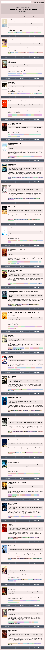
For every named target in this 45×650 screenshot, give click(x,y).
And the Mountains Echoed (15, 270)
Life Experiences (39, 326)
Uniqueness (14, 496)
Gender (41, 177)
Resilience (20, 32)
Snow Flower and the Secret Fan (16, 249)
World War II (12, 157)
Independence (24, 389)
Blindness (10, 356)
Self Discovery (32, 52)
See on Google (7, 36)
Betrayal (9, 199)
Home (28, 304)
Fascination (10, 496)
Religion (26, 177)
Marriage (19, 579)
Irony (36, 326)
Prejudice (32, 32)
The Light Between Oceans (15, 397)
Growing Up (14, 305)
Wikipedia (17, 132)
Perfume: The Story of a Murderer (17, 482)
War (37, 32)
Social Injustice (17, 75)
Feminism (9, 177)
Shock (37, 93)
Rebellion (38, 52)
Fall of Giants (11, 206)
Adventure (12, 326)
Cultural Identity (31, 134)
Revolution (11, 219)
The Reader (11, 82)
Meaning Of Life (35, 452)
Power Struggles (19, 537)
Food (23, 134)
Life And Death (12, 452)
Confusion (40, 93)
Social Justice (13, 473)
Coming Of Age (24, 52)
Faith (20, 452)
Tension (28, 473)
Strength (17, 389)
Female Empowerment (37, 134)
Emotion (35, 516)
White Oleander (12, 376)
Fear (25, 473)
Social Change (21, 219)
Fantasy (16, 623)
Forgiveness (28, 32)
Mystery (24, 198)
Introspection (19, 305)
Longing (9, 53)
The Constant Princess (14, 588)
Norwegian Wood (12, 39)
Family (15, 32)
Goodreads (18, 50)
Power (39, 177)
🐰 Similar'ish (36, 36)
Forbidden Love (16, 134)
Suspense (34, 198)
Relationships (12, 52)
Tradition (12, 134)
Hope (28, 240)
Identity (28, 52)
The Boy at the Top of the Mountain (17, 101)
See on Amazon (22, 36)
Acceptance (10, 305)
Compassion (10, 116)
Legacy (33, 600)
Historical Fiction (26, 558)
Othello (10, 524)
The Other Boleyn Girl (13, 567)
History (9, 32)
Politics (9, 136)
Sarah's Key (11, 20)
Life (38, 452)
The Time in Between (13, 545)
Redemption (13, 75)
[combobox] (16, 2)
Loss (15, 52)
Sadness (9, 284)
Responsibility (35, 431)
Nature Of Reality (28, 452)
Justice (35, 32)
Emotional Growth (26, 516)
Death (11, 516)
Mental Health (35, 240)
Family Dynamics (10, 198)
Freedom (23, 326)
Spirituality (10, 453)
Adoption (18, 73)
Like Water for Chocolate (14, 123)
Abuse (12, 389)
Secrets (23, 177)
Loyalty (21, 198)
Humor (19, 623)
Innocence (21, 431)
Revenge (23, 537)
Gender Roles (14, 177)
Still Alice (10, 228)
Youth (41, 52)
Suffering (31, 240)
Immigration (10, 73)
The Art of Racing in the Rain (15, 439)
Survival (34, 219)
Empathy (37, 304)
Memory (12, 32)
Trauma (17, 32)
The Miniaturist (12, 164)
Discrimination (27, 537)
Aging (9, 240)
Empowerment (33, 304)
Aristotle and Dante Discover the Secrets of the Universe (23, 291)
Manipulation (32, 537)
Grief (17, 52)
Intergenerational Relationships (31, 73)
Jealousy (14, 538)
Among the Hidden (13, 461)
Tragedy (34, 579)
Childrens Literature (11, 623)
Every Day (10, 335)
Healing (22, 516)
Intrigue (29, 177)
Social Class (14, 73)
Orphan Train (11, 61)
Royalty (9, 579)
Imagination (15, 136)
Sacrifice (9, 220)
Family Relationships (24, 579)
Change (31, 558)
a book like (40, 2)
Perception (17, 369)
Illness (14, 240)
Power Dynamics (18, 177)
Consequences (21, 283)
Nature (40, 410)
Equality (39, 473)
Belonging (24, 73)
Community (40, 73)
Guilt (23, 32)
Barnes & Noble (18, 30)
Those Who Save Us (13, 630)
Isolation (35, 52)
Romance (20, 134)
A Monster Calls (12, 503)
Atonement (11, 418)
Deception (14, 537)
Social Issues (19, 349)
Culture (18, 136)
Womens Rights (10, 602)
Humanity (39, 32)
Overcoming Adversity (35, 389)
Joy (12, 453)
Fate (9, 283)
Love (25, 32)
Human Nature (37, 219)
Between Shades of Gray (14, 143)
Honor (9, 263)
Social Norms (26, 134)
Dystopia (9, 473)
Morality (15, 93)
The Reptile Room (12, 609)
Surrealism (15, 326)
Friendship (12, 304)
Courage (31, 198)
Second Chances (27, 326)
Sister (9, 185)
